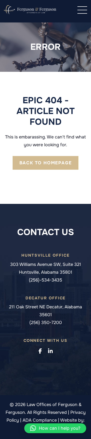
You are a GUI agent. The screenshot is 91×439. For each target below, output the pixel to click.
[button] (55, 428)
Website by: (72, 420)
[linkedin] (50, 351)
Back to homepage (45, 163)
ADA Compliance (40, 420)
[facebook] (40, 351)
